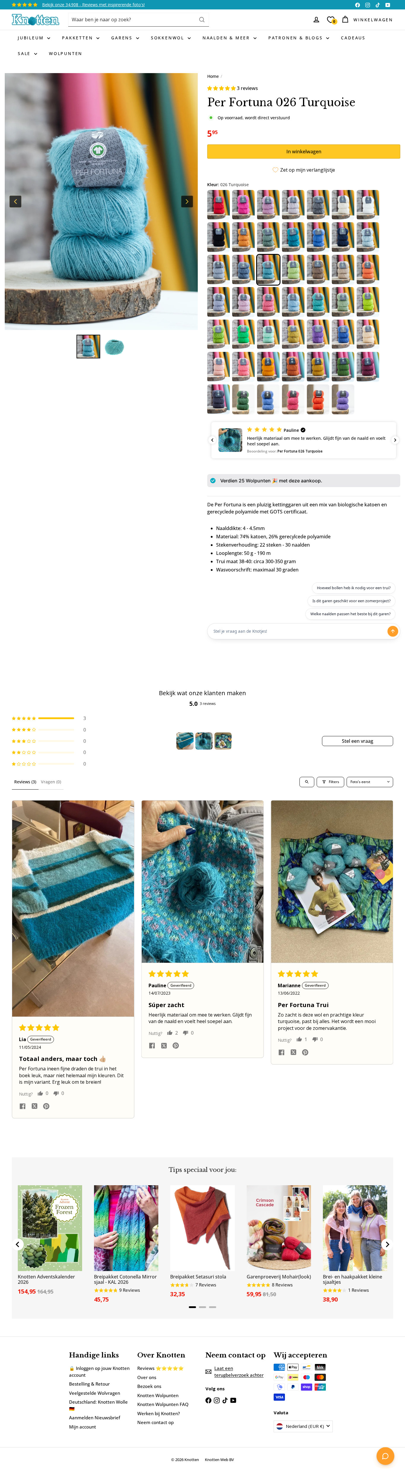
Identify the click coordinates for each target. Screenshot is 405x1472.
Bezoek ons (149, 1386)
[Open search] (306, 782)
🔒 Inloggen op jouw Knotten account (99, 1371)
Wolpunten (65, 53)
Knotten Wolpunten (157, 1395)
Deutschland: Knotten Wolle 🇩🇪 (98, 1405)
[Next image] (187, 201)
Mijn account (82, 1427)
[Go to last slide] (18, 1244)
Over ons (146, 1377)
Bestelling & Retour (89, 1384)
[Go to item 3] (223, 741)
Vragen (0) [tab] (51, 782)
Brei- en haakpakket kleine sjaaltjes (352, 1279)
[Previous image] (15, 201)
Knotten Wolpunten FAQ (163, 1404)
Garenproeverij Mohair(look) (279, 1276)
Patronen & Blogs (296, 38)
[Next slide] (387, 1244)
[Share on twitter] (34, 1107)
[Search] (202, 20)
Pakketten (78, 38)
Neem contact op (155, 1422)
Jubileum (32, 38)
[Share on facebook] (22, 1107)
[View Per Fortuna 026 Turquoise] (88, 346)
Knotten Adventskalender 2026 (46, 1279)
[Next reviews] (395, 440)
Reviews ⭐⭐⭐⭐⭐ (160, 1368)
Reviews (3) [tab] (25, 782)
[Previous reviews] (212, 440)
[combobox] (138, 20)
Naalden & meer (227, 38)
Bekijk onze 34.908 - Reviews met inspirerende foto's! (93, 4)
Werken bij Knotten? (158, 1413)
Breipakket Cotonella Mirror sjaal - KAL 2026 (125, 1279)
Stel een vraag (357, 741)
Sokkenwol (168, 38)
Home (213, 76)
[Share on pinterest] (46, 1107)
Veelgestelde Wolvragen (94, 1393)
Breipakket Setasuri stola (198, 1276)
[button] (222, 88)
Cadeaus (353, 38)
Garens (123, 38)
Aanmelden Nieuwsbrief (94, 1418)
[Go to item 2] (204, 741)
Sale (25, 53)
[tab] (192, 1307)
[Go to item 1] (185, 741)
